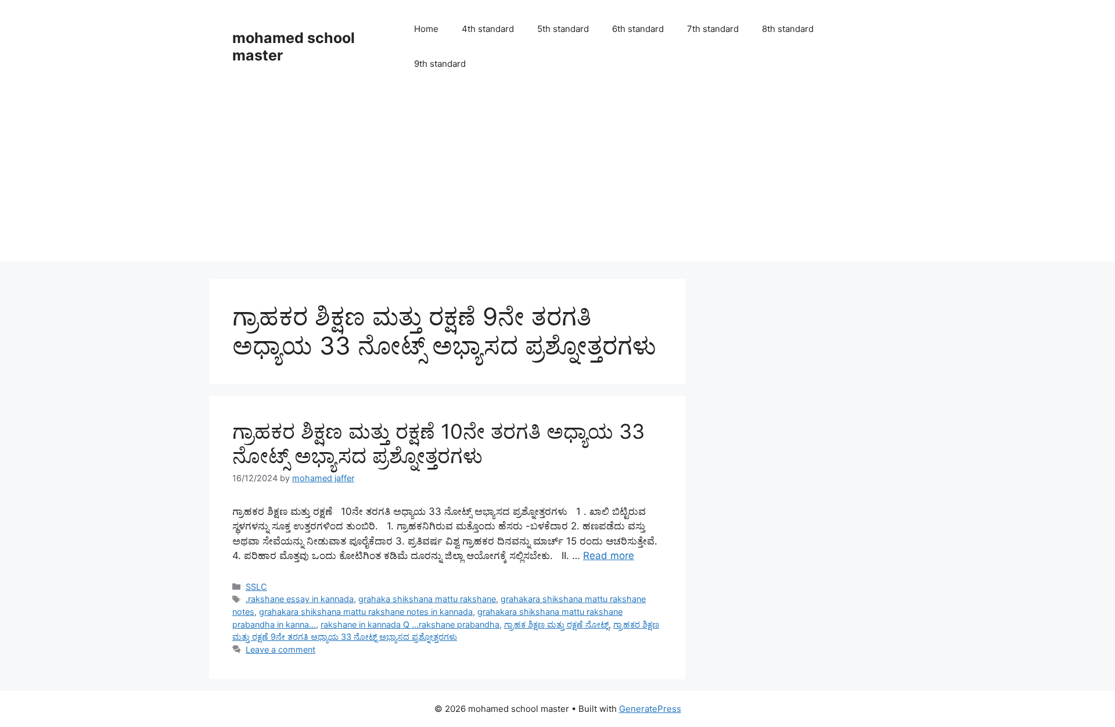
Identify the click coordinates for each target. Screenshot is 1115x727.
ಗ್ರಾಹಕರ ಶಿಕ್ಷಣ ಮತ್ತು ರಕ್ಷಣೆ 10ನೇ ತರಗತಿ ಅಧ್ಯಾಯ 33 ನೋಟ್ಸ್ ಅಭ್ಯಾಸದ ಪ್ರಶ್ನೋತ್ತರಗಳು (438, 443)
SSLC (256, 587)
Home (426, 28)
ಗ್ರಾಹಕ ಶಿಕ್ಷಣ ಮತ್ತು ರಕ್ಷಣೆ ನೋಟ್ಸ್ (556, 624)
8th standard (788, 28)
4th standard (488, 28)
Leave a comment (280, 649)
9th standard (440, 63)
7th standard (713, 28)
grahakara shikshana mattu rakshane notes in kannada (366, 612)
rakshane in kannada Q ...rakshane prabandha (410, 624)
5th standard (563, 28)
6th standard (638, 28)
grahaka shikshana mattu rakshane (427, 599)
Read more (608, 555)
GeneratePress (650, 708)
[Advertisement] (557, 180)
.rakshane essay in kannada (300, 599)
